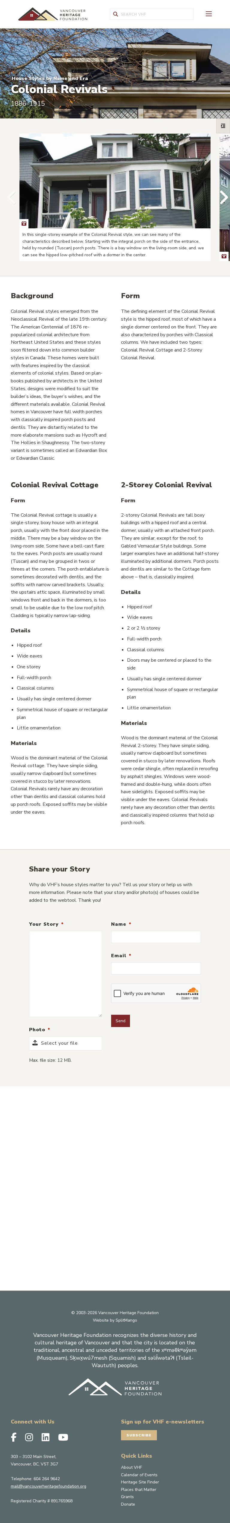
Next (221, 197)
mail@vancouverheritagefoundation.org (48, 1486)
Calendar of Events (139, 1475)
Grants (127, 1497)
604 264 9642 (47, 1479)
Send (120, 1021)
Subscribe (139, 1435)
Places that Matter (138, 1489)
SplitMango (126, 1320)
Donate (128, 1504)
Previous (9, 197)
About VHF (131, 1467)
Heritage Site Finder (140, 1482)
